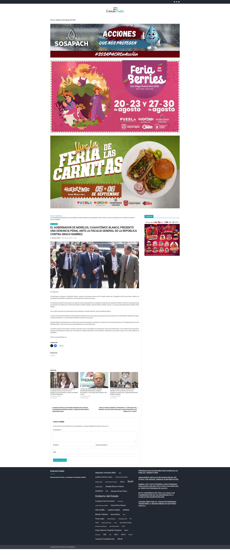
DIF (107, 491)
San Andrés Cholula (125, 522)
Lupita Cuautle (114, 510)
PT (131, 519)
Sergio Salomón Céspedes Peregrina (108, 530)
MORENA (126, 510)
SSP (110, 534)
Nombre (56, 445)
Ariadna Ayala (98, 482)
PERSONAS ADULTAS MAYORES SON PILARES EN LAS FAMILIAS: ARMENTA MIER (158, 472)
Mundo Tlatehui (101, 514)
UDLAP (120, 539)
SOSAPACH (97, 534)
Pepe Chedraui (111, 519)
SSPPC (123, 534)
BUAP (130, 481)
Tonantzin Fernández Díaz (104, 539)
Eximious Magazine (70, 547)
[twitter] (176, 2)
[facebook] (174, 2)
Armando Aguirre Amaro (111, 482)
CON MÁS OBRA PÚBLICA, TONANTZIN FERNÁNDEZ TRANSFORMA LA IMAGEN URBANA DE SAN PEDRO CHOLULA (157, 504)
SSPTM (130, 534)
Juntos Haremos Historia (101, 505)
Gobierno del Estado (107, 496)
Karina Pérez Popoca (118, 505)
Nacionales (54, 224)
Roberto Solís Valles (106, 522)
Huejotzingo (120, 501)
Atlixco (122, 482)
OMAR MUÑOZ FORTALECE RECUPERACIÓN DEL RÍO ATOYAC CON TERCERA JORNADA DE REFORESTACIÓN (158, 479)
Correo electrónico (102, 445)
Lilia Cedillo (100, 510)
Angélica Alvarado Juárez (103, 477)
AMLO (120, 473)
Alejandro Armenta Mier (105, 472)
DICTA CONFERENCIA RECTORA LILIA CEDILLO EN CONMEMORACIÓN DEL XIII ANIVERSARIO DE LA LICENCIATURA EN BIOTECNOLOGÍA (156, 495)
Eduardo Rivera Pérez (119, 491)
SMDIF (126, 530)
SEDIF (123, 526)
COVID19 (99, 491)
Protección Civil (122, 519)
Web (54, 452)
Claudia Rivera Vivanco (114, 486)
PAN (124, 514)
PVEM (97, 522)
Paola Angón (99, 519)
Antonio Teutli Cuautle (121, 477)
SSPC (116, 534)
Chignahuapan (99, 486)
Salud (115, 522)
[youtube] (179, 2)
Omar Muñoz (115, 514)
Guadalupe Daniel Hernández (105, 501)
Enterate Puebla (56, 238)
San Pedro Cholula (114, 526)
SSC (104, 534)
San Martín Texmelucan (101, 526)
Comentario (57, 430)
